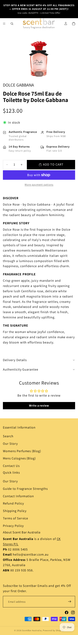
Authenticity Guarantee (20, 369)
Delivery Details (15, 360)
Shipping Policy (14, 511)
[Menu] (4, 23)
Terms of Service (15, 518)
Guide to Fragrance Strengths (25, 489)
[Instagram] (73, 612)
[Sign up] (69, 601)
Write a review (39, 405)
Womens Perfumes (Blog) (22, 451)
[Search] (12, 24)
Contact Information (18, 496)
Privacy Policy (13, 526)
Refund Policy (13, 503)
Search (8, 436)
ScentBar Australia (32, 630)
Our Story (10, 443)
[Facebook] (66, 612)
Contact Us (11, 466)
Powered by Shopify (53, 630)
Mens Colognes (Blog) (19, 458)
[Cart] (74, 24)
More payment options (39, 184)
